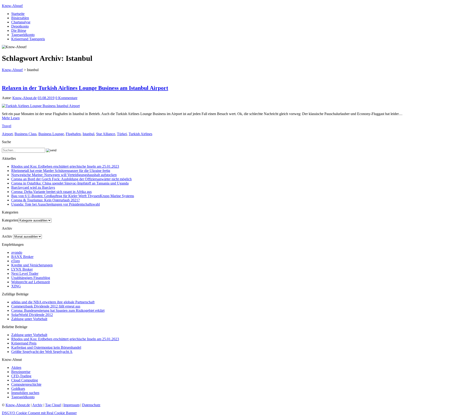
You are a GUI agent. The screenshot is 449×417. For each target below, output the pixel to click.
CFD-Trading (21, 376)
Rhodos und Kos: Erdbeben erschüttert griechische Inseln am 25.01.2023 (65, 166)
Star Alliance (105, 134)
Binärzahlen (20, 18)
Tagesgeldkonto (23, 35)
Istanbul (88, 134)
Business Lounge (51, 134)
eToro (15, 261)
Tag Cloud (53, 405)
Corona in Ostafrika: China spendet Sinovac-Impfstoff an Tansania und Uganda (70, 183)
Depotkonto (20, 26)
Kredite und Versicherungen (32, 265)
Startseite (18, 14)
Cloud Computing (24, 380)
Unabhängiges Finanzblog (30, 278)
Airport (7, 134)
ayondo (16, 252)
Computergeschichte (26, 384)
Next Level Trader (24, 274)
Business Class (25, 134)
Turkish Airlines (140, 134)
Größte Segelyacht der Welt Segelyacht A (41, 352)
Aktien (16, 368)
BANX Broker (22, 257)
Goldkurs (18, 389)
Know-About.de (24, 98)
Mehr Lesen (11, 118)
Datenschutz (91, 405)
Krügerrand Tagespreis (28, 39)
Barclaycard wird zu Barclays (33, 187)
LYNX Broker (22, 269)
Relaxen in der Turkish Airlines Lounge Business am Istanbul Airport (85, 88)
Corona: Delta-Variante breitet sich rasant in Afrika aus (51, 192)
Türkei (122, 134)
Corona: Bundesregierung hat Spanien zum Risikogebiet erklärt (58, 310)
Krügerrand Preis (23, 343)
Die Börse (18, 31)
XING (16, 286)
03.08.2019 (46, 98)
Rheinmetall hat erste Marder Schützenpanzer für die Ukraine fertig (60, 171)
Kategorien (10, 220)
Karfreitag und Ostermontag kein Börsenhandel (46, 347)
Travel (6, 126)
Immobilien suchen (25, 393)
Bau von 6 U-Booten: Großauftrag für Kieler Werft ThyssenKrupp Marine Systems (72, 196)
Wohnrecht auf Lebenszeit (30, 282)
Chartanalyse (20, 22)
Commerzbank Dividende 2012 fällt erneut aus (45, 306)
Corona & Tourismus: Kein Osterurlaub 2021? (45, 200)
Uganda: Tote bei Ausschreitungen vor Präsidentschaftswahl (55, 204)
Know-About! (12, 6)
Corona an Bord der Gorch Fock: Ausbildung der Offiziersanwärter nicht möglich (71, 179)
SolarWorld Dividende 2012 (32, 315)
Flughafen (73, 134)
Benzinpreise (20, 372)
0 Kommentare (66, 98)
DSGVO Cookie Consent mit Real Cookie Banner (39, 413)
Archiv (7, 236)
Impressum (71, 405)
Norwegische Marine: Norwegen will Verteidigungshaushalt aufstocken (64, 175)
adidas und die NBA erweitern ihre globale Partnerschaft (52, 302)
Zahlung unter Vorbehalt (29, 319)
